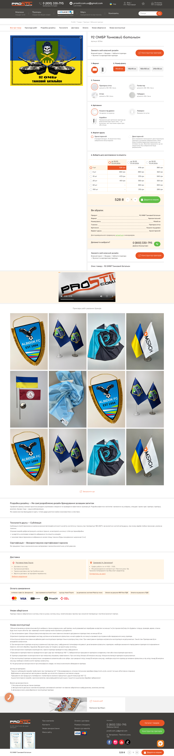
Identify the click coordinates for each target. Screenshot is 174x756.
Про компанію (48, 721)
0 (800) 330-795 (53, 3)
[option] (46, 60)
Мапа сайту (47, 732)
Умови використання (51, 728)
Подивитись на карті (97, 574)
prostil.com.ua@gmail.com (88, 3)
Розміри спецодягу (82, 725)
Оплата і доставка (81, 721)
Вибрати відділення (19, 576)
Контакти (46, 725)
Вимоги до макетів (82, 728)
